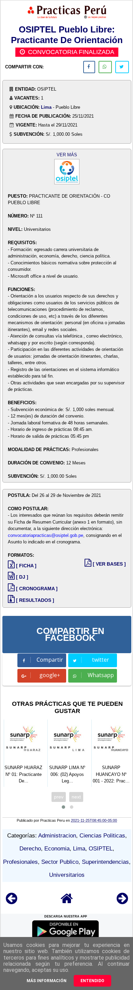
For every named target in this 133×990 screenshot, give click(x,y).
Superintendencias (105, 862)
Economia (57, 848)
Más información (46, 980)
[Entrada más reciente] (11, 901)
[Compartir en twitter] (122, 67)
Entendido (92, 980)
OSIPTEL (101, 848)
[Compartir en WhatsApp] (105, 67)
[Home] (67, 901)
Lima (46, 107)
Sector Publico (59, 862)
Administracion (57, 835)
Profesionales (20, 862)
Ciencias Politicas (102, 835)
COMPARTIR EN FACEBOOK (70, 634)
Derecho (30, 848)
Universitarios (67, 875)
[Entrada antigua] (122, 901)
